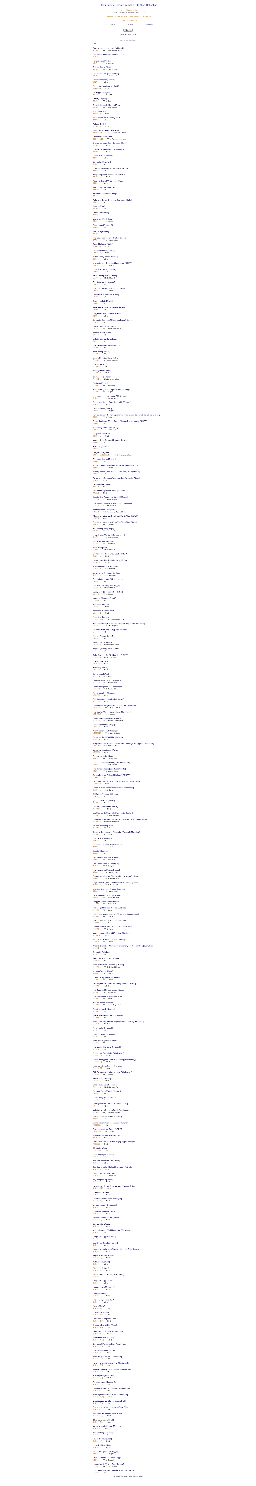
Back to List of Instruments (128, 40)
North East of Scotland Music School (129, 12)
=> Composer (109, 24)
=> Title (130, 24)
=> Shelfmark (149, 24)
